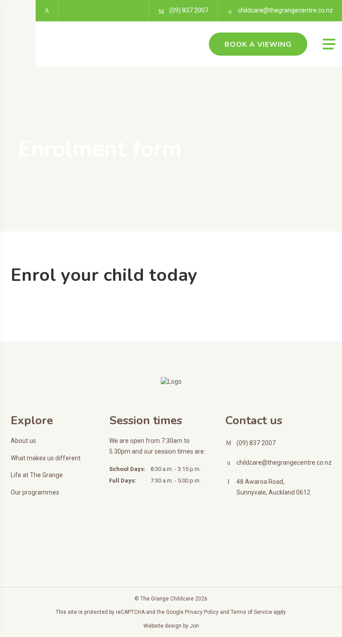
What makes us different (46, 458)
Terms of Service (251, 612)
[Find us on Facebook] (47, 10)
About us (23, 440)
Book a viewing (258, 44)
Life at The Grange (37, 475)
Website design (162, 626)
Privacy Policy (202, 612)
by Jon (191, 626)
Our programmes (35, 492)
